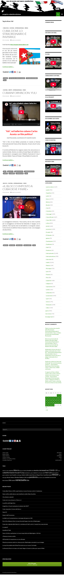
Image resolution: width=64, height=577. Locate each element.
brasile (29, 470)
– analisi (47, 190)
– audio (47, 196)
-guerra (47, 310)
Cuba (59, 470)
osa (28, 477)
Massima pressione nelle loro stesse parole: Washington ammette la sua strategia (23, 542)
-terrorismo (48, 313)
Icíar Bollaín (20, 173)
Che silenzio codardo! (8, 497)
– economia (48, 229)
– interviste (48, 259)
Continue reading (8, 66)
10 (46, 400)
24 (46, 405)
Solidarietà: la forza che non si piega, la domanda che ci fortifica (53, 357)
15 (58, 400)
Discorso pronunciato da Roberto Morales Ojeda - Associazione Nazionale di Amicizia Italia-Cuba (52, 341)
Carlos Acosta (18, 171)
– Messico (47, 265)
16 (60, 400)
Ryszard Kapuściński (32, 78)
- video (24, 90)
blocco (6, 245)
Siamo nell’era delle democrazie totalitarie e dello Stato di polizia (19, 494)
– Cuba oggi (48, 214)
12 (51, 400)
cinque (5, 78)
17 (46, 402)
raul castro (40, 477)
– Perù (47, 277)
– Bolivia (47, 202)
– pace (46, 271)
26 (51, 405)
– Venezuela (48, 304)
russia (43, 477)
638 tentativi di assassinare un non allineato (13, 539)
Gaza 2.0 (4, 512)
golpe (54, 472)
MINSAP (55, 475)
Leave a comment (16, 40)
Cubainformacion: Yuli (19, 93)
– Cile (46, 208)
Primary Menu (62, 14)
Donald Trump (19, 473)
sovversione (53, 477)
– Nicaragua (48, 268)
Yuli (5, 80)
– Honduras (48, 250)
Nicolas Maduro (10, 477)
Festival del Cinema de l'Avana (17, 78)
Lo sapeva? (5, 527)
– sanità (47, 289)
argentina (11, 470)
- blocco (4, 183)
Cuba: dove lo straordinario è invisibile (14, 34)
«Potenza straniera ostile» (9, 536)
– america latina (49, 187)
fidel (44, 472)
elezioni (35, 472)
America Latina (5, 470)
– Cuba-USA (48, 220)
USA (9, 480)
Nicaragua (4, 477)
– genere (47, 238)
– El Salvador (48, 235)
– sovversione (48, 295)
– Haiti (47, 247)
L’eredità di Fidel (6, 530)
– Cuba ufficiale (49, 217)
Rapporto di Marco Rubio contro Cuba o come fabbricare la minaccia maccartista (53, 381)
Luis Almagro (19, 475)
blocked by (32, 564)
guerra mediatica (5, 475)
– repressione (48, 286)
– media (47, 262)
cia (32, 470)
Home (4, 423)
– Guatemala (48, 244)
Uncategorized (49, 316)
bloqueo (12, 245)
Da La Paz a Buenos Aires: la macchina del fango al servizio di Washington (21, 521)
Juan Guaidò (13, 475)
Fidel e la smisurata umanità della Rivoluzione (53, 334)
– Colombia (48, 211)
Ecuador (31, 472)
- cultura (11, 28)
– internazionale (49, 253)
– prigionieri (48, 280)
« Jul (47, 410)
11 (48, 400)
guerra (56, 472)
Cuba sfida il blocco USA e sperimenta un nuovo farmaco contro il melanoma (22, 491)
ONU (25, 477)
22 (58, 402)
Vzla (27, 480)
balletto (10, 171)
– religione (48, 283)
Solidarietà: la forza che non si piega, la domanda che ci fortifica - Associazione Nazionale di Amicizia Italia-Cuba (53, 352)
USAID (13, 480)
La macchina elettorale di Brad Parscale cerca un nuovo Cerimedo (19, 545)
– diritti (47, 226)
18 (48, 402)
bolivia (25, 470)
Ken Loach (19, 245)
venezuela (20, 479)
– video (47, 307)
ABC (5, 171)
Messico (34, 475)
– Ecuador (47, 232)
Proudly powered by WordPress (9, 572)
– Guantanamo (49, 241)
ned (59, 475)
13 (53, 400)
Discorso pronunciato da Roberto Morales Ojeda (51, 345)
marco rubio (25, 475)
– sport (47, 298)
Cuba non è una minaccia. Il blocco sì (11, 500)
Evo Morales (40, 472)
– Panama (47, 274)
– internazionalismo (50, 256)
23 (60, 402)
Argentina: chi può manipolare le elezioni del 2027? (15, 506)
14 (55, 400)
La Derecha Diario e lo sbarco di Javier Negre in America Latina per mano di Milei (23, 548)
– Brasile (47, 205)
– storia (47, 301)
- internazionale (19, 28)
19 (51, 402)
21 (55, 402)
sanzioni (47, 477)
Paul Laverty (27, 245)
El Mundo (12, 173)
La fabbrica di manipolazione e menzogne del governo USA (17, 518)
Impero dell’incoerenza (8, 515)
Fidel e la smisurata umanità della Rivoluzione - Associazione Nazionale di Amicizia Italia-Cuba (52, 331)
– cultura (47, 223)
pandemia (33, 477)
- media (26, 28)
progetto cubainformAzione (11, 14)
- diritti (10, 90)
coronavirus (43, 470)
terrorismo (5, 480)
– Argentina (48, 193)
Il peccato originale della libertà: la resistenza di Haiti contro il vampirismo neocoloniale (25, 524)
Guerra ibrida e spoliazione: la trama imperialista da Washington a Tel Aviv (21, 533)
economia (26, 472)
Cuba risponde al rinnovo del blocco (11, 509)
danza (5, 173)
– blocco (47, 199)
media (30, 475)
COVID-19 (53, 470)
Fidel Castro (48, 473)
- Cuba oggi (5, 28)
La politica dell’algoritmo (8, 503)
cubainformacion (29, 171)
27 (53, 405)
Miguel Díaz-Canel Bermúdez (44, 475)
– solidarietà (48, 292)
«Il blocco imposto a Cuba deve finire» (17, 187)
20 (53, 402)
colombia (36, 470)
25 (48, 405)
